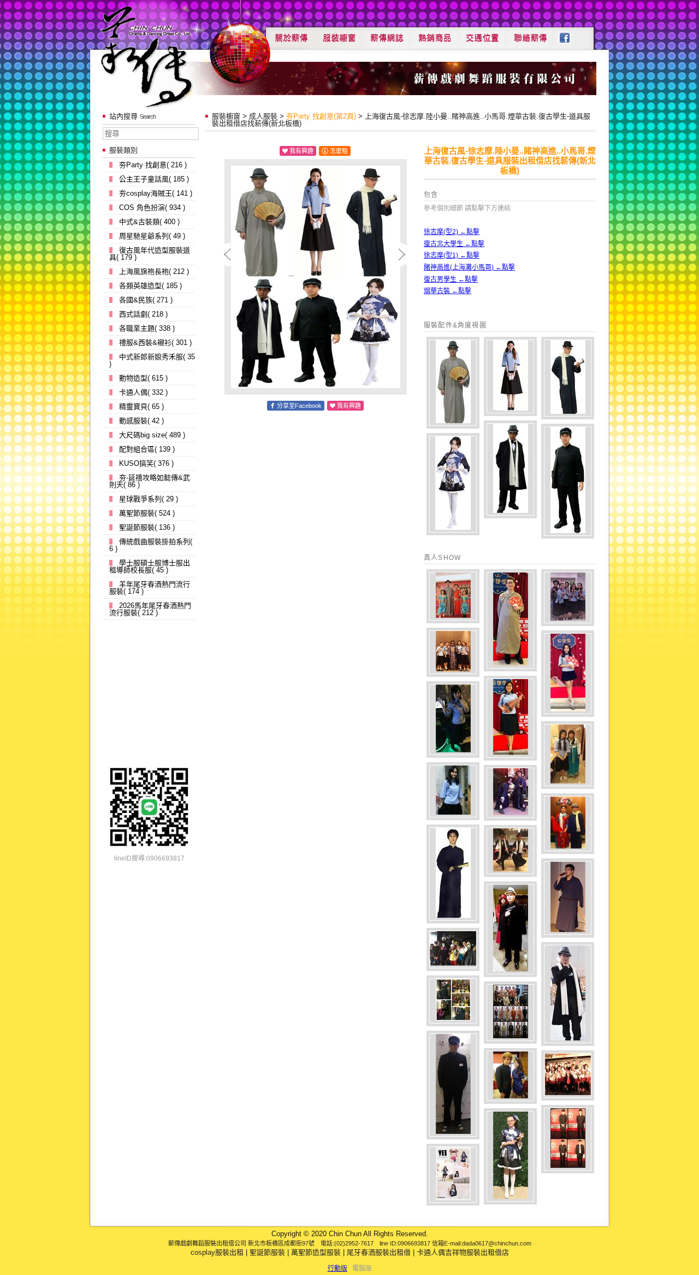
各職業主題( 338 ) (147, 328)
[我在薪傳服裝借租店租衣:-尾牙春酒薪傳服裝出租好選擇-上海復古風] (453, 596)
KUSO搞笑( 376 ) (146, 463)
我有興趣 (301, 151)
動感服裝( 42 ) (141, 420)
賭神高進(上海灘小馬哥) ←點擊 (469, 267)
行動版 (337, 1268)
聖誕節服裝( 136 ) (147, 527)
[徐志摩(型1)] (567, 378)
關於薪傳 (290, 34)
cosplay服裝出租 (217, 1252)
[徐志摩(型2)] (453, 383)
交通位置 (483, 34)
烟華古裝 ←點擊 (447, 291)
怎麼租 (339, 151)
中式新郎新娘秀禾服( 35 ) (152, 360)
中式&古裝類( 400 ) (149, 221)
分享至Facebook (299, 405)
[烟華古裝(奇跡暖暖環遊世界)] (453, 484)
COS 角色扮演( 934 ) (152, 207)
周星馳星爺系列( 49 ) (152, 235)
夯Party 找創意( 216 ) (153, 164)
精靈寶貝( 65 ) (141, 406)
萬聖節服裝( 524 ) (147, 513)
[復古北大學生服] (510, 376)
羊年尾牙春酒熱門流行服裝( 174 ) (149, 588)
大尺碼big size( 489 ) (152, 434)
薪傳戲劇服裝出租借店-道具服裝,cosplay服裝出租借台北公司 (167, 56)
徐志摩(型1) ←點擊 (451, 255)
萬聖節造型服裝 (316, 1252)
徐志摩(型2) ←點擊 (451, 232)
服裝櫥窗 (339, 34)
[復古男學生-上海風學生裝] (567, 481)
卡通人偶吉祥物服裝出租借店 (463, 1252)
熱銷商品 (435, 34)
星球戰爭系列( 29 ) (148, 498)
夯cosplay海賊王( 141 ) (155, 193)
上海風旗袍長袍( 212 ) (154, 271)
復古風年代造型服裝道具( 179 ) (149, 254)
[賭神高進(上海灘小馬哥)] (510, 469)
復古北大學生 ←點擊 (454, 244)
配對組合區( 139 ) (147, 449)
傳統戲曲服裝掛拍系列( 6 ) (150, 545)
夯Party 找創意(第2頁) (321, 116)
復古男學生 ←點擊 (451, 279)
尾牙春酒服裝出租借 (379, 1252)
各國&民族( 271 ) (146, 299)
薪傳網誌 (387, 34)
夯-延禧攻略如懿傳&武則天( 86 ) (149, 481)
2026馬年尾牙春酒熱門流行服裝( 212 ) (150, 609)
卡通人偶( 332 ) (143, 392)
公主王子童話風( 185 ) (154, 179)
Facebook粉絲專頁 (570, 34)
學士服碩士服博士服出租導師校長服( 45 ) (149, 566)
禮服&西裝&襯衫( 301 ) (155, 342)
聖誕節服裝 (267, 1252)
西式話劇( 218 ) (143, 314)
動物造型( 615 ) (143, 378)
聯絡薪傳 (531, 34)
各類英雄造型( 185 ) (150, 285)
